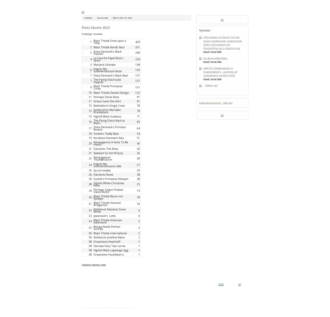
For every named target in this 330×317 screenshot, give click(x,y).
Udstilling (177, 3)
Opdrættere (114, 3)
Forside (88, 18)
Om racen (98, 3)
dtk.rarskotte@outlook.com (104, 300)
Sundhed (143, 3)
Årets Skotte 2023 (122, 18)
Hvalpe (130, 3)
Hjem (85, 3)
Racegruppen (159, 3)
